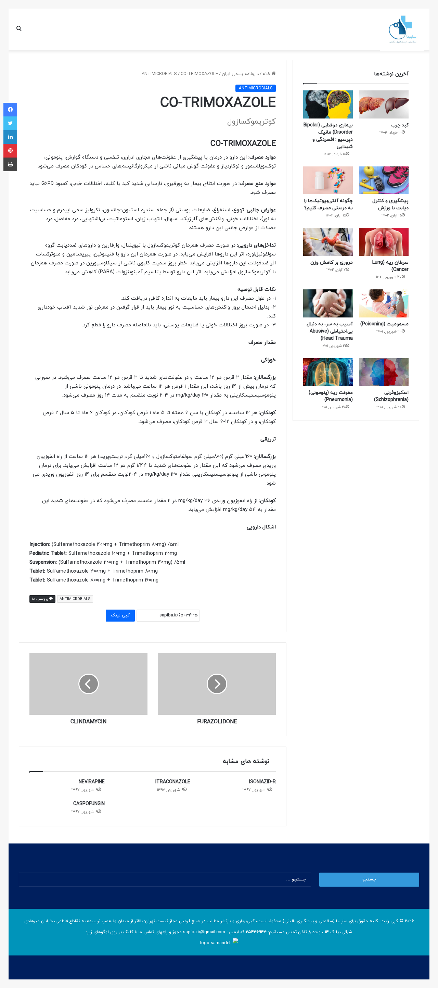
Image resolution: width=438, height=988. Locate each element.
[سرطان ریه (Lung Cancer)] (384, 242)
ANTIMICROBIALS (159, 74)
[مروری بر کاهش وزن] (328, 242)
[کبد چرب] (384, 104)
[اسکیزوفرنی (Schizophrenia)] (384, 372)
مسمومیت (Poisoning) (384, 324)
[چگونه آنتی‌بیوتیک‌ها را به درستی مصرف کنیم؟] (328, 180)
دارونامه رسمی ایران (240, 74)
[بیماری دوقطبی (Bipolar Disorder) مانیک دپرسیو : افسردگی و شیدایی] (328, 104)
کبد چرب (400, 125)
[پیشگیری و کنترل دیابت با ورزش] (384, 180)
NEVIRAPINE (92, 782)
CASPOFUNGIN (89, 804)
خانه (267, 74)
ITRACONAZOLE (172, 782)
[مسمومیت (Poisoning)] (384, 303)
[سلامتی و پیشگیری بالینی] (402, 29)
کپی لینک (120, 615)
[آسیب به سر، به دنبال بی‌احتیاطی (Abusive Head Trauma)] (328, 303)
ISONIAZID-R (262, 782)
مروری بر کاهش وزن (331, 262)
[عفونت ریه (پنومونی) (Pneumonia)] (328, 372)
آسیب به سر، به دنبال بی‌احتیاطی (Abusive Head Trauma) (330, 331)
